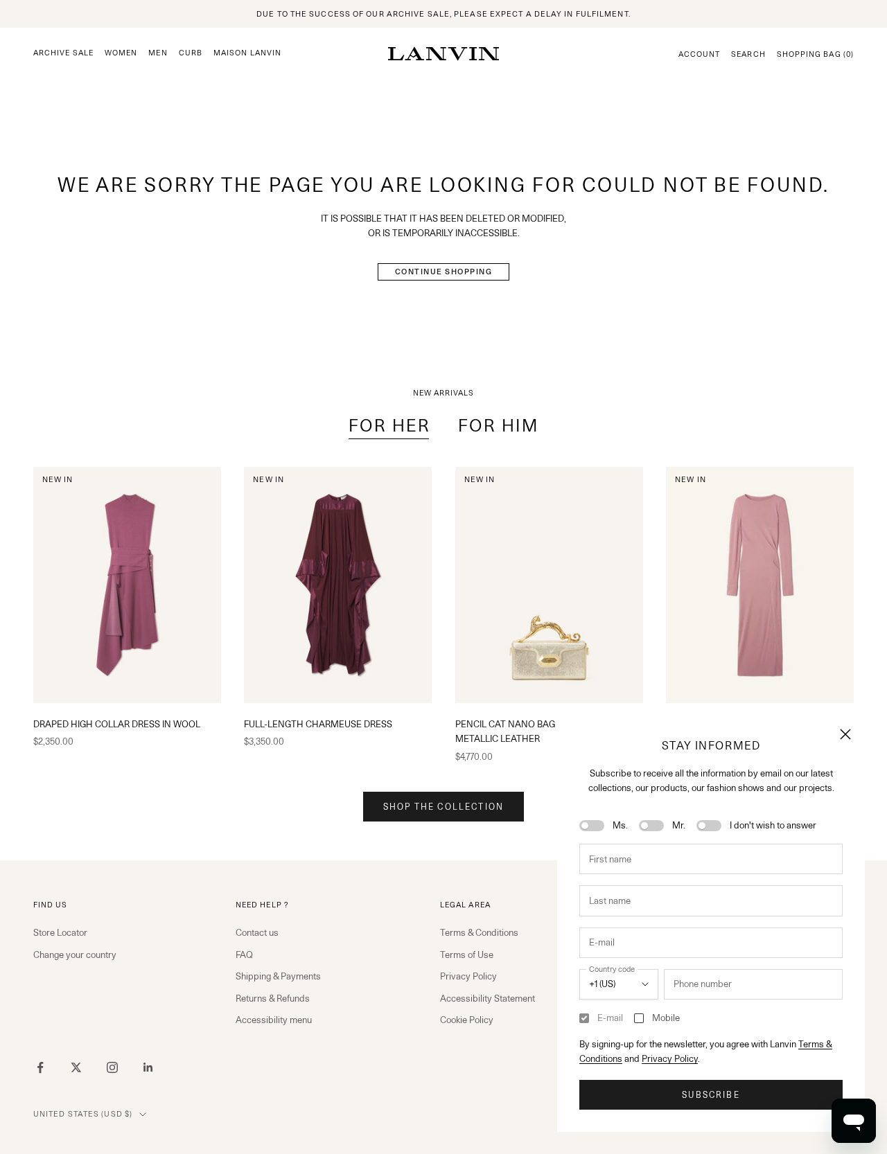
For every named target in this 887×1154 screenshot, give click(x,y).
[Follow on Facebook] (40, 1067)
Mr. (678, 825)
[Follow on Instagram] (112, 1067)
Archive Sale (63, 52)
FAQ (244, 954)
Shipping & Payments (278, 976)
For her (389, 426)
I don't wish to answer (773, 825)
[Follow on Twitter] (76, 1067)
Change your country (74, 954)
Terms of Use (466, 954)
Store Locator (60, 932)
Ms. (620, 825)
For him (498, 426)
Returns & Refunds (273, 998)
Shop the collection (443, 806)
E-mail (610, 1017)
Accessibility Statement (487, 998)
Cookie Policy (466, 1019)
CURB (190, 52)
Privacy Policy (670, 1058)
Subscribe (710, 1095)
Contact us (257, 932)
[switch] (591, 825)
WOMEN (121, 52)
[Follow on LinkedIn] (148, 1067)
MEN (157, 52)
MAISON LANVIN (247, 52)
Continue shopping (444, 271)
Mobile (666, 1017)
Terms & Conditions (479, 932)
